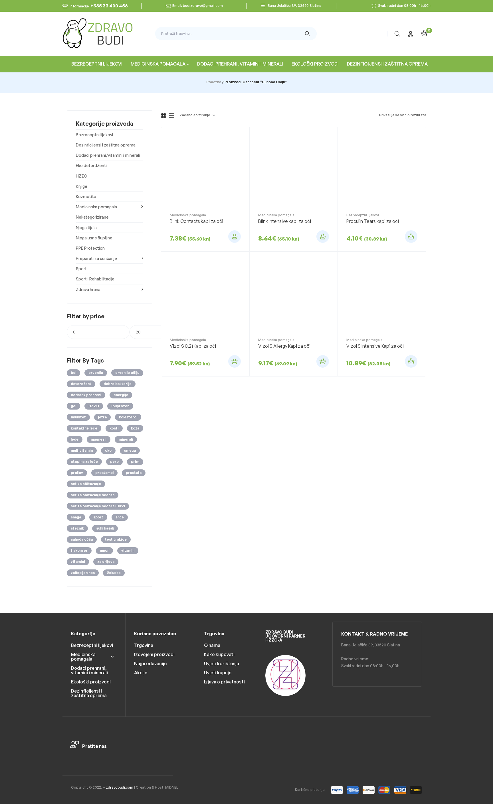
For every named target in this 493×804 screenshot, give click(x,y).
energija (121, 395)
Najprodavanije (150, 663)
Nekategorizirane (92, 217)
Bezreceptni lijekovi (362, 215)
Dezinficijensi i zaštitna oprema (106, 145)
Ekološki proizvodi (91, 682)
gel (73, 406)
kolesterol (128, 417)
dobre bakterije (118, 384)
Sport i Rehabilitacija (95, 278)
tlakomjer (79, 550)
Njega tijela (86, 227)
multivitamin (82, 450)
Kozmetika (86, 196)
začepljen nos (83, 573)
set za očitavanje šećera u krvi (98, 506)
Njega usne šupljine (94, 237)
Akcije (140, 672)
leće (74, 439)
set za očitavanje (86, 484)
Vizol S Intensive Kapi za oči (375, 346)
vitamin (127, 550)
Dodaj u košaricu (234, 236)
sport (98, 517)
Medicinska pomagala (188, 215)
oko (108, 450)
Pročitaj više (234, 361)
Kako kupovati (219, 654)
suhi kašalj (105, 528)
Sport (81, 268)
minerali (126, 439)
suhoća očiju (82, 539)
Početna (213, 82)
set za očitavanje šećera (92, 495)
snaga (76, 517)
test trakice (116, 539)
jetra (102, 417)
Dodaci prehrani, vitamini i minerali (89, 670)
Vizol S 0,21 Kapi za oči (193, 346)
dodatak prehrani (86, 395)
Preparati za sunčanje (96, 258)
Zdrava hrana (88, 289)
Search (307, 33)
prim (135, 461)
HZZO (81, 176)
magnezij (98, 439)
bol (73, 373)
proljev (77, 473)
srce (120, 517)
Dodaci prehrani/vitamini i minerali (108, 155)
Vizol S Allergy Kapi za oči (284, 346)
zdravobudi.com (119, 787)
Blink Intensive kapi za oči (284, 221)
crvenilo (95, 373)
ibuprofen (120, 406)
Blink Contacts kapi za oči (196, 221)
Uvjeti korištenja (221, 663)
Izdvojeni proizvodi (154, 654)
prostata (134, 473)
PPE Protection (90, 248)
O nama (212, 645)
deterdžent (81, 384)
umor (104, 550)
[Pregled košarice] (424, 33)
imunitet (78, 417)
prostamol (104, 473)
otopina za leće (84, 461)
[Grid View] (163, 115)
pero (114, 461)
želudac (114, 573)
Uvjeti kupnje (217, 672)
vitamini (78, 561)
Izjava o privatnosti (224, 682)
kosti (114, 428)
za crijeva (105, 561)
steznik (77, 528)
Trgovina (143, 645)
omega (130, 450)
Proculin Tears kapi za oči (372, 221)
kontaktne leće (84, 428)
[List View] (171, 115)
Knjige (81, 186)
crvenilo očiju (127, 373)
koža (135, 428)
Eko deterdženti (91, 165)
